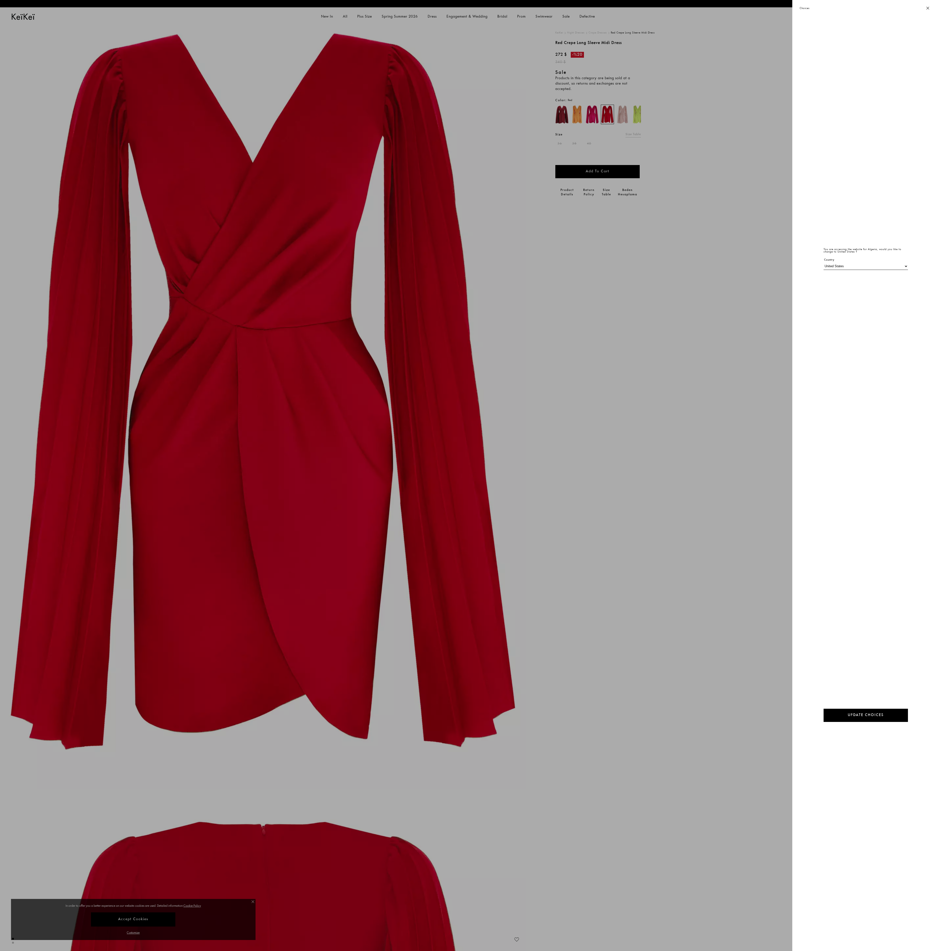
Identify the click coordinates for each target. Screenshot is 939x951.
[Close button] (927, 8)
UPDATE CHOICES (866, 715)
